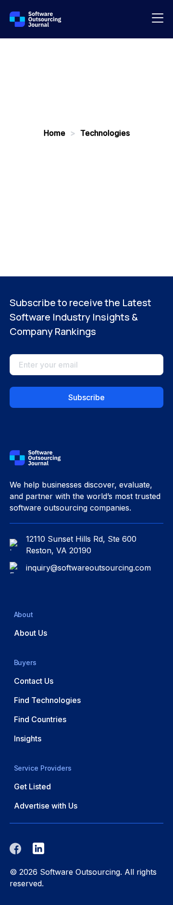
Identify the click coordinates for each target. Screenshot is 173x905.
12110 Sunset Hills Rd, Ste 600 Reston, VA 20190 (81, 544)
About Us (30, 633)
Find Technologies (47, 700)
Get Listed (32, 786)
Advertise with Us (45, 805)
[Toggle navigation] (157, 19)
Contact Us (33, 681)
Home (55, 133)
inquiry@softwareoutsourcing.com (88, 567)
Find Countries (40, 719)
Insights (27, 738)
